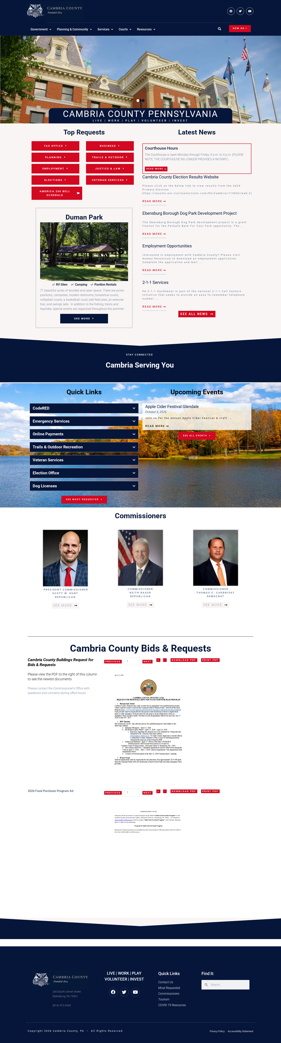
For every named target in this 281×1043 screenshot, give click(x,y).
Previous (113, 691)
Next (147, 691)
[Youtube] (249, 11)
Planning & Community (72, 29)
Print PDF (210, 690)
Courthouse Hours (161, 148)
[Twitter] (240, 11)
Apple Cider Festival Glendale (172, 436)
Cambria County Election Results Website (180, 176)
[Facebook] (231, 11)
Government (39, 29)
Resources (144, 29)
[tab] (84, 438)
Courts (123, 29)
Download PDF (184, 690)
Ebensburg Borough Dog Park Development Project (189, 213)
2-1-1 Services (155, 282)
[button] (219, 29)
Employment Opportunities (167, 245)
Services (103, 29)
